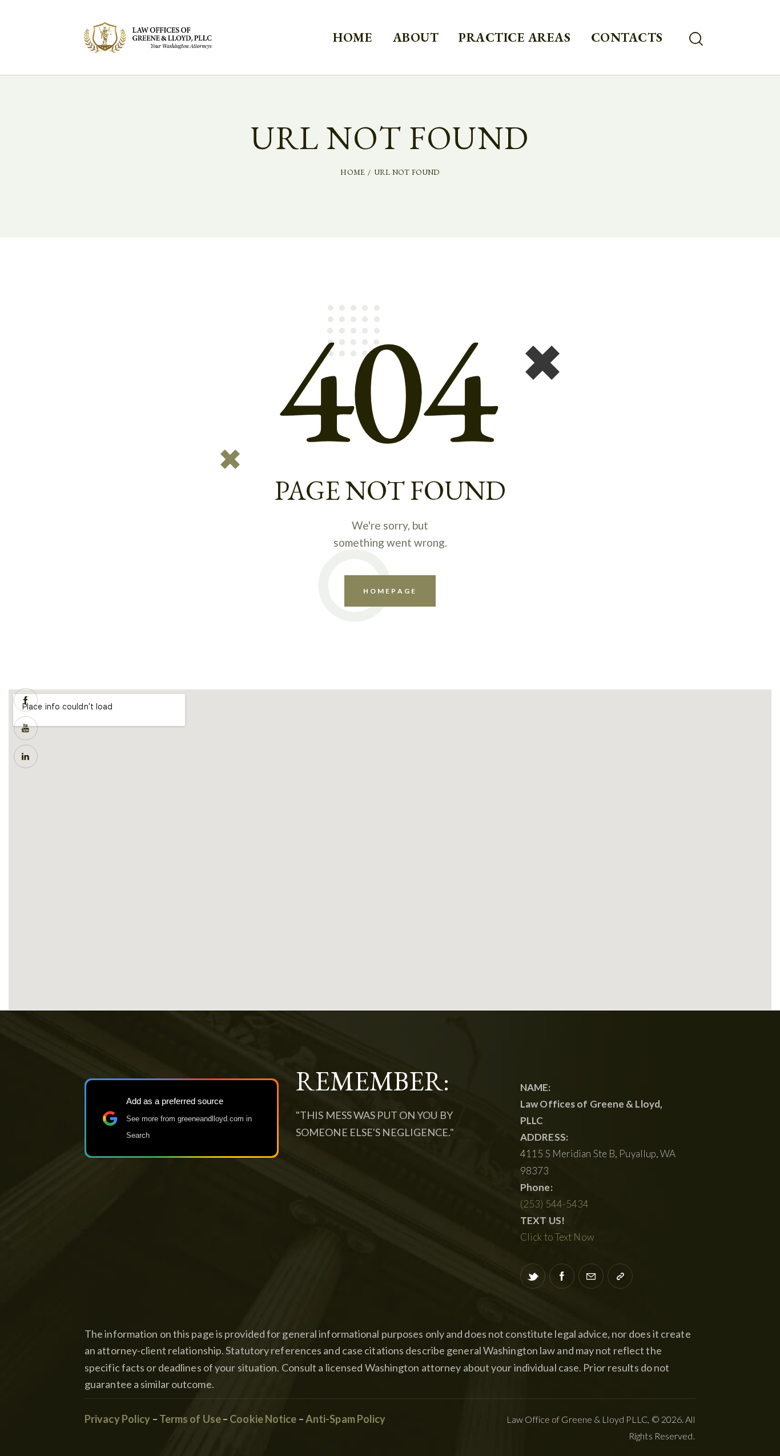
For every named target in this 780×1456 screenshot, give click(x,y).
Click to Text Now (557, 1237)
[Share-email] (591, 1276)
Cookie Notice (263, 1419)
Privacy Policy (117, 1419)
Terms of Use (189, 1419)
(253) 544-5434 (554, 1204)
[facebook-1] (26, 700)
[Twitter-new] (532, 1276)
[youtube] (26, 728)
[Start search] (696, 39)
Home (352, 172)
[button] (620, 1276)
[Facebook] (561, 1276)
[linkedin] (26, 756)
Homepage (390, 591)
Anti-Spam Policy (345, 1419)
